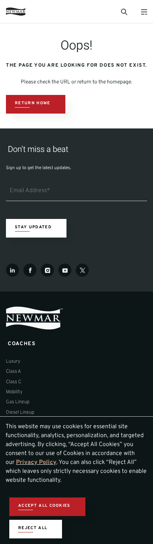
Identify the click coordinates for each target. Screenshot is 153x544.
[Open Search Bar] (123, 11)
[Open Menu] (144, 12)
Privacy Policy (36, 462)
